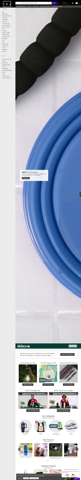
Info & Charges (5, 76)
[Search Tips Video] (59, 3)
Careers (4, 66)
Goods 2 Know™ (6, 23)
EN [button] (76, 3)
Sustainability (5, 68)
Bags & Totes (5, 14)
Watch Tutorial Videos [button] (67, 354)
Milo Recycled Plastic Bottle (25, 457)
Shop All (4, 51)
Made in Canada (6, 32)
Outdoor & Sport (6, 36)
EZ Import (4, 21)
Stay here (67, 475)
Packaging (4, 38)
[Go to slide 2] (79, 276)
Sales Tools (4, 63)
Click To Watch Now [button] (33, 410)
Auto (3, 12)
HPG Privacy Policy (6, 78)
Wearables (4, 49)
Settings (20, 478)
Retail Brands (5, 44)
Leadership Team (6, 64)
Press (3, 74)
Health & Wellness (6, 25)
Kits (3, 29)
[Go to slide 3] (16, 276)
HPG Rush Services (6, 59)
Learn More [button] (73, 346)
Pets (3, 42)
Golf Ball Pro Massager (40, 457)
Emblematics (5, 19)
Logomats (4, 30)
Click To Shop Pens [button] (68, 384)
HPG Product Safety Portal (7, 71)
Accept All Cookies (34, 478)
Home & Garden (6, 27)
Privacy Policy (41, 475)
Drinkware (4, 17)
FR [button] (79, 3)
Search (54, 3)
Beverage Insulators (7, 15)
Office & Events (5, 34)
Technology (5, 45)
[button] (17, 3)
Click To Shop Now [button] (28, 384)
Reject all (26, 478)
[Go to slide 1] (19, 449)
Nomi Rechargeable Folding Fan (70, 457)
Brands (4, 61)
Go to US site (73, 475)
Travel (3, 47)
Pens (3, 40)
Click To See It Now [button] (48, 384)
